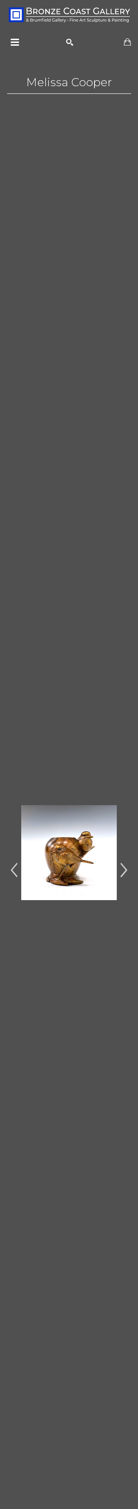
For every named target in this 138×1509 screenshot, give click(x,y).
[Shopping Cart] (127, 42)
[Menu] (15, 42)
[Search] (69, 42)
